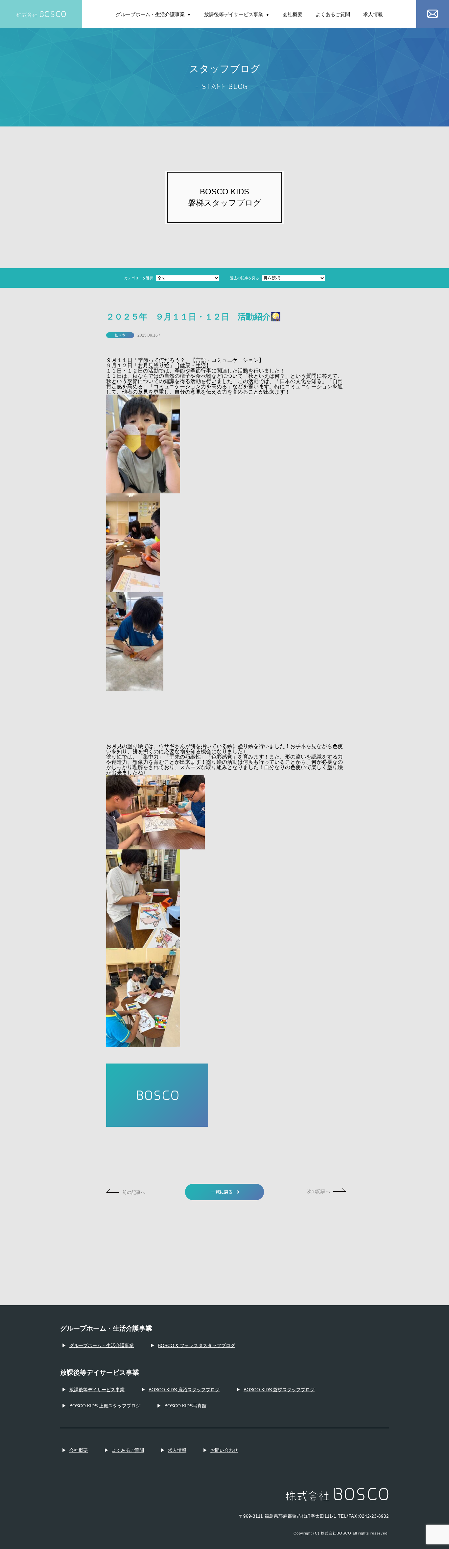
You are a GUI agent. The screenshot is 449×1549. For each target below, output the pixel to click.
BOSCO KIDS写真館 (185, 1405)
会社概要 (292, 14)
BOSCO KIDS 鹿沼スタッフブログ (184, 1389)
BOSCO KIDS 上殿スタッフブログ (104, 1405)
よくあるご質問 (333, 14)
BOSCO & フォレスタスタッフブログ (196, 1345)
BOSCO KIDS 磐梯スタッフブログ (279, 1389)
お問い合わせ (224, 1450)
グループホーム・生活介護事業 (153, 14)
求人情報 (373, 14)
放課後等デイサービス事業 (237, 14)
